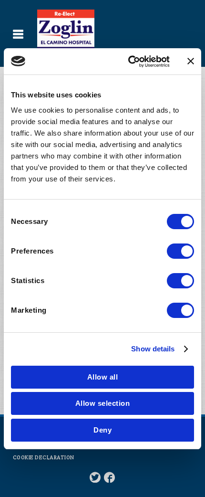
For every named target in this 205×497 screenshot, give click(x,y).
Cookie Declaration (43, 457)
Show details (152, 349)
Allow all (102, 377)
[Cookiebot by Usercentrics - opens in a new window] (129, 61)
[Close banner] (190, 61)
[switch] (180, 251)
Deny (102, 430)
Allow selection (102, 403)
